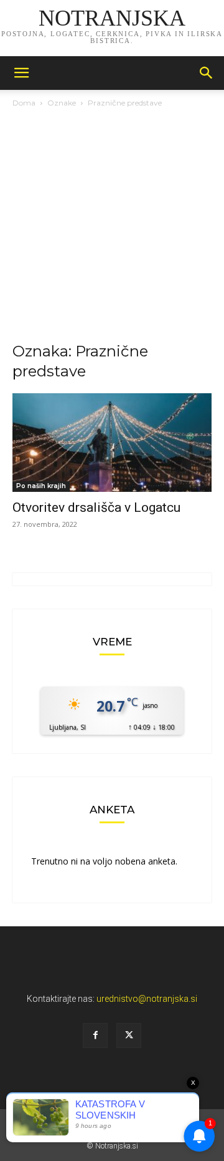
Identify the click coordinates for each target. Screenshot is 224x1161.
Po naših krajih (41, 486)
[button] (21, 73)
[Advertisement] (112, 228)
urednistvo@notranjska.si (146, 999)
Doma (23, 102)
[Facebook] (95, 1035)
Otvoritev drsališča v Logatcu (96, 507)
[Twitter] (128, 1035)
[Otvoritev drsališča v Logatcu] (112, 442)
